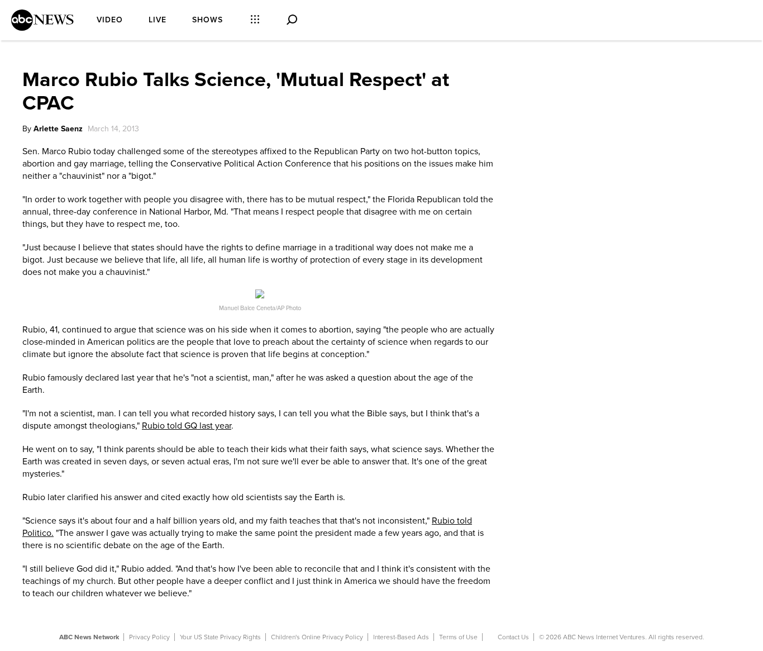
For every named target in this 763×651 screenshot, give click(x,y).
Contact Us (513, 637)
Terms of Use (458, 637)
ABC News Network (89, 637)
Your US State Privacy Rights (220, 637)
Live (157, 20)
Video (110, 20)
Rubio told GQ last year (186, 425)
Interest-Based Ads (401, 637)
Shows (207, 20)
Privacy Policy (149, 637)
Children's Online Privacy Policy (317, 637)
